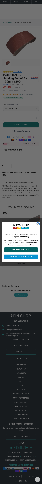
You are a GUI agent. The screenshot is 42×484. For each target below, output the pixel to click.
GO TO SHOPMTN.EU (21, 250)
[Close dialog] (38, 223)
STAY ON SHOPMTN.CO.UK (21, 257)
